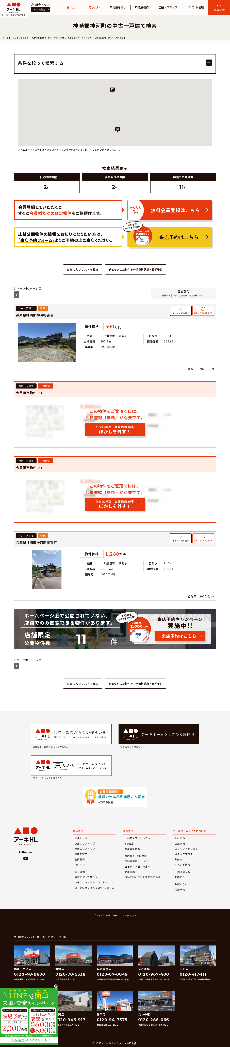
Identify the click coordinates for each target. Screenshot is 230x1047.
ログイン (80, 864)
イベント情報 (196, 7)
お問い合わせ (182, 884)
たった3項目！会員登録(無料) (115, 430)
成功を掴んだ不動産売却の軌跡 (143, 877)
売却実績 (130, 871)
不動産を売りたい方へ (138, 838)
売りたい (94, 7)
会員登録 (80, 859)
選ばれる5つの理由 (136, 855)
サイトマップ (129, 915)
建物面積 (193, 295)
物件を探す (81, 854)
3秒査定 (129, 843)
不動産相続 (142, 7)
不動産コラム (182, 871)
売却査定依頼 (132, 848)
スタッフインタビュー (188, 848)
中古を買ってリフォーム (89, 877)
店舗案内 (180, 843)
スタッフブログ (184, 854)
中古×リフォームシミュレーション (95, 882)
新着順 (165, 295)
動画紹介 (180, 877)
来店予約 (180, 889)
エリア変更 (39, 9)
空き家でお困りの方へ (138, 866)
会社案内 (180, 838)
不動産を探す (118, 7)
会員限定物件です (29, 392)
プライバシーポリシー (105, 915)
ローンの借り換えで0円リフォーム (94, 887)
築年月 (202, 295)
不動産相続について (136, 861)
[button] (112, 90)
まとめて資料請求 (181, 313)
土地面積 (183, 295)
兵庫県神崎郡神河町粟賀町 (36, 542)
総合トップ (81, 838)
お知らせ (180, 859)
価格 (175, 295)
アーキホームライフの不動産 (13, 9)
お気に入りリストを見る (83, 269)
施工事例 (80, 871)
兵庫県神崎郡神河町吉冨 (35, 315)
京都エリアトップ (85, 843)
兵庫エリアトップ (85, 848)
